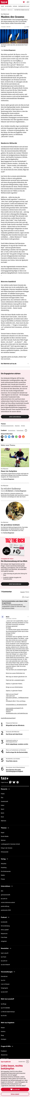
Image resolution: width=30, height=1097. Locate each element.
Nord (2, 817)
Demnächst (4, 976)
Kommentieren (11, 430)
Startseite (3, 9)
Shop (2, 1035)
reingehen (4, 941)
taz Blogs (3, 1004)
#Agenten (17, 425)
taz (4, 778)
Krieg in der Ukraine (6, 848)
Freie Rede (4, 937)
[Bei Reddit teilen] (23, 436)
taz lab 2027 (4, 992)
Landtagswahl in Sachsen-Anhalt (10, 844)
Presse (3, 879)
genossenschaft (5, 894)
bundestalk (4, 922)
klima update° (5, 929)
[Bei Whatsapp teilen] (16, 436)
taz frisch (3, 957)
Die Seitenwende (6, 871)
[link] (3, 6)
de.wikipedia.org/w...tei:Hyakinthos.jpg (17, 713)
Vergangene (4, 988)
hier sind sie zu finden (8, 608)
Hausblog (3, 867)
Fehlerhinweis (20, 430)
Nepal (2, 832)
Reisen (3, 1027)
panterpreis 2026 (6, 910)
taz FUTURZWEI (5, 1008)
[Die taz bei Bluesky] (14, 783)
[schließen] (27, 1061)
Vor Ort (3, 980)
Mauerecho (4, 933)
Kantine (3, 1031)
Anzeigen (3, 1039)
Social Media (4, 836)
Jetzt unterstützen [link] (15, 417)
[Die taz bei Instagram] (17, 783)
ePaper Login (5, 1058)
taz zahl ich (4, 898)
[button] (28, 2)
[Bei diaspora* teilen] (20, 436)
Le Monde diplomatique (8, 1011)
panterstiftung (5, 906)
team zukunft (4, 953)
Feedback (4, 1051)
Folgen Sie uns (4, 782)
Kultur (2, 805)
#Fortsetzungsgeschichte (7, 425)
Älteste (27, 592)
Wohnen (3, 840)
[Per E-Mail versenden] (2, 436)
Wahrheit (10, 9)
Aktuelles (3, 863)
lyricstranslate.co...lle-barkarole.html (16, 704)
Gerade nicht (22, 1061)
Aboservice (4, 1055)
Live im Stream (5, 984)
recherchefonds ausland (8, 902)
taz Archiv (4, 1015)
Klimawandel (4, 852)
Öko (2, 797)
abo (2, 891)
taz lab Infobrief (5, 964)
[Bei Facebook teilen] (13, 436)
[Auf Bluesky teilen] (9, 436)
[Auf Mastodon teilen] (5, 436)
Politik (3, 794)
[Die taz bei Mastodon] (10, 783)
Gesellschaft (4, 801)
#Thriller (23, 425)
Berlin (2, 813)
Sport (2, 809)
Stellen (3, 875)
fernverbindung (5, 926)
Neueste (22, 592)
